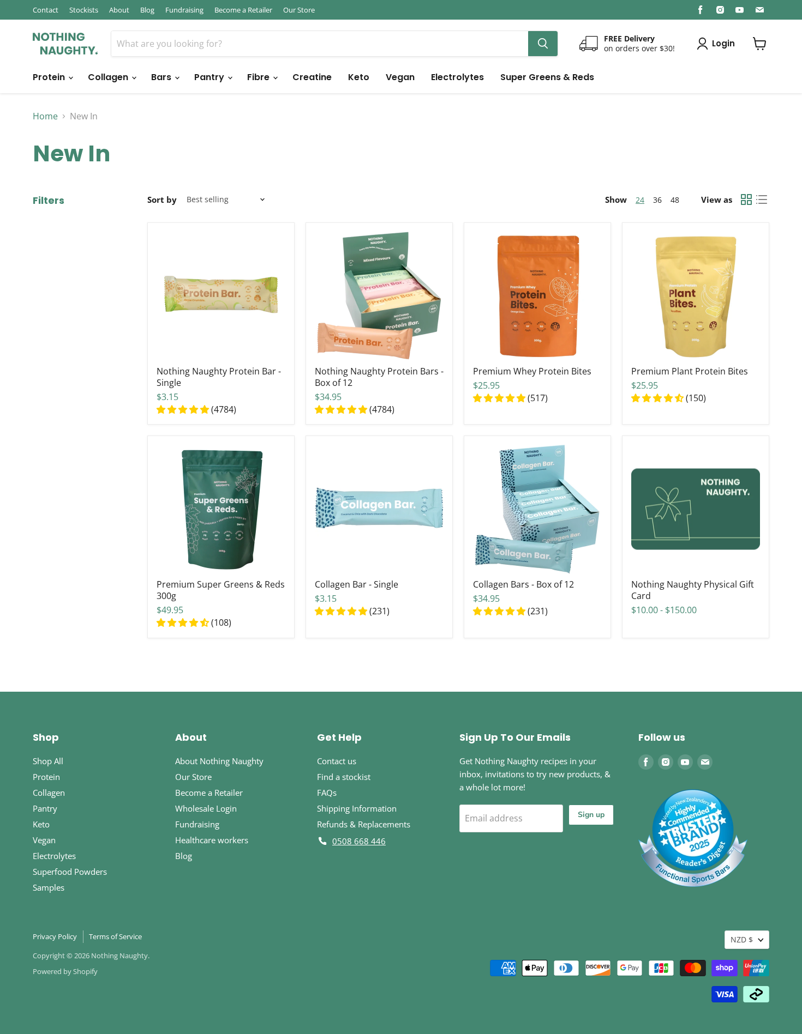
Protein (50, 77)
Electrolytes (457, 77)
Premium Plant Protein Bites (689, 371)
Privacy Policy (55, 936)
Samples (48, 887)
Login (723, 43)
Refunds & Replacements (363, 824)
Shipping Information (357, 808)
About (119, 10)
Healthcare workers (211, 840)
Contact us (336, 760)
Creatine (312, 77)
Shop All (48, 760)
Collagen (109, 77)
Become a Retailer (243, 10)
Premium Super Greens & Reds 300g (221, 590)
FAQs (327, 792)
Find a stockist (343, 776)
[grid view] (746, 199)
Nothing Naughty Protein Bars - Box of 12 (379, 377)
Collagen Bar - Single (356, 584)
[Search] (543, 43)
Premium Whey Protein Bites (532, 371)
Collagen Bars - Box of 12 (523, 584)
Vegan (400, 77)
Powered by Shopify (65, 971)
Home (45, 116)
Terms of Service (115, 936)
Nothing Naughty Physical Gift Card (692, 590)
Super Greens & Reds (547, 77)
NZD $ (742, 939)
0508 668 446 (359, 841)
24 (640, 200)
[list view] (761, 199)
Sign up (591, 814)
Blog (147, 10)
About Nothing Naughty (219, 760)
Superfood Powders (70, 871)
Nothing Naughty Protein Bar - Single (219, 377)
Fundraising (184, 10)
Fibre (259, 77)
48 (675, 200)
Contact (45, 10)
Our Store (299, 10)
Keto (358, 77)
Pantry (210, 77)
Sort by (162, 199)
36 (657, 200)
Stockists (83, 10)
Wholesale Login (206, 808)
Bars (162, 77)
